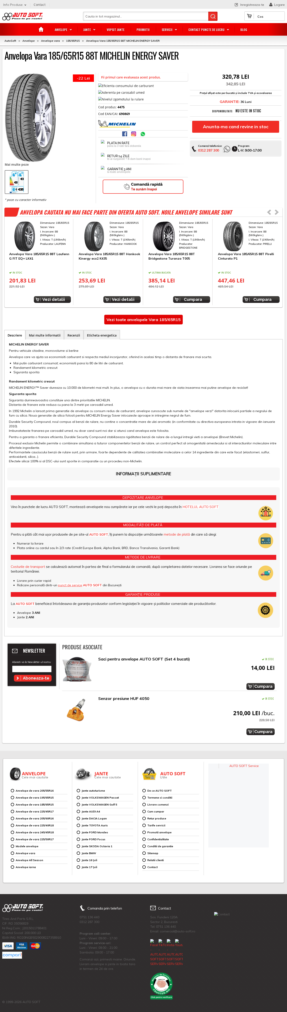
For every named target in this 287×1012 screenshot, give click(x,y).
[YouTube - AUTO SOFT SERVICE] (179, 952)
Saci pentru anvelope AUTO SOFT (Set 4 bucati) (144, 659)
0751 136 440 (89, 917)
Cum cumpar (155, 811)
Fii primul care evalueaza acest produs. (131, 77)
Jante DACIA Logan (94, 818)
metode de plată (177, 534)
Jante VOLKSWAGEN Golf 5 (99, 804)
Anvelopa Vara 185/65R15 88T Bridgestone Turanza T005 (171, 256)
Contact (39, 4)
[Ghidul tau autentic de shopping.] (12, 955)
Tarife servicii (156, 825)
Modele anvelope (27, 846)
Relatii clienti (155, 860)
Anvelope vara (25, 853)
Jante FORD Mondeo (95, 832)
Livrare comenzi (158, 804)
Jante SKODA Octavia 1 (97, 846)
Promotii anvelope (159, 832)
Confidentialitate (158, 839)
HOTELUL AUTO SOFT (201, 507)
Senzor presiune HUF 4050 (123, 698)
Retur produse (156, 818)
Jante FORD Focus (93, 839)
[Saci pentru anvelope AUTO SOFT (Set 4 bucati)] (77, 670)
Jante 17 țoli (89, 867)
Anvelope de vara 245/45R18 (35, 832)
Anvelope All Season (29, 860)
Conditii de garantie (160, 846)
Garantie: (229, 101)
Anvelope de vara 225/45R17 (35, 811)
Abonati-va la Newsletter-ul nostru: (31, 662)
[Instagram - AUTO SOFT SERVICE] (170, 952)
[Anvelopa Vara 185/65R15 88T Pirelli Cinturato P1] (249, 236)
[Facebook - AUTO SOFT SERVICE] (154, 952)
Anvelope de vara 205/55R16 (35, 790)
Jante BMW (89, 853)
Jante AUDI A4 (91, 811)
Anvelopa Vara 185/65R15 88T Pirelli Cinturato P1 (246, 256)
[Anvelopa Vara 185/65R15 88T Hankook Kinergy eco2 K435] (109, 236)
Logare (279, 5)
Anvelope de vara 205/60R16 (35, 818)
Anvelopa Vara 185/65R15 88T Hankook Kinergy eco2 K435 (109, 256)
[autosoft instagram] (134, 134)
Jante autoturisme (93, 790)
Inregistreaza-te (252, 5)
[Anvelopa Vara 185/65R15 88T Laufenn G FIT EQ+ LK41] (40, 236)
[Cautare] (212, 16)
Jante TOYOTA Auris (95, 825)
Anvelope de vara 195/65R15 (35, 797)
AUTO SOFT (22, 18)
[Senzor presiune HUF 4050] (77, 710)
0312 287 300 (208, 150)
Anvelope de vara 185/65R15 (35, 804)
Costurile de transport (28, 567)
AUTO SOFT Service (244, 766)
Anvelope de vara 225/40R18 (35, 825)
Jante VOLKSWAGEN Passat (100, 797)
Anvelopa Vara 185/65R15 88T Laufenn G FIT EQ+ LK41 (39, 256)
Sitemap (152, 853)
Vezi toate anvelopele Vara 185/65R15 (143, 319)
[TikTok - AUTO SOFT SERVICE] (162, 952)
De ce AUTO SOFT (159, 790)
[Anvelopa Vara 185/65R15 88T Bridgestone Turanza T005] (179, 236)
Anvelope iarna (26, 867)
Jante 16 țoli (89, 860)
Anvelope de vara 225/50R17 (35, 839)
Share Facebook (125, 134)
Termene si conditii (159, 797)
